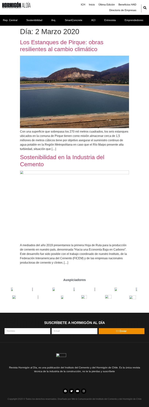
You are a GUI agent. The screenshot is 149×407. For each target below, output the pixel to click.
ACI (93, 20)
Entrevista (110, 20)
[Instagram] (83, 391)
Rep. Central (10, 20)
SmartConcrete (73, 20)
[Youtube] (77, 391)
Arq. (53, 20)
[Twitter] (71, 391)
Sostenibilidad (34, 20)
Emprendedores (134, 20)
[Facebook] (65, 391)
